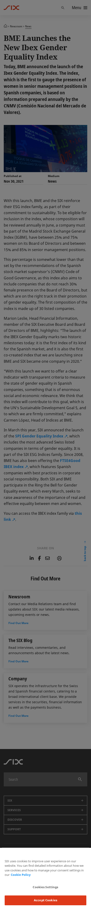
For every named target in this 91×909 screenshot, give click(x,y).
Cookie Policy (21, 875)
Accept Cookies (45, 900)
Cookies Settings (45, 887)
